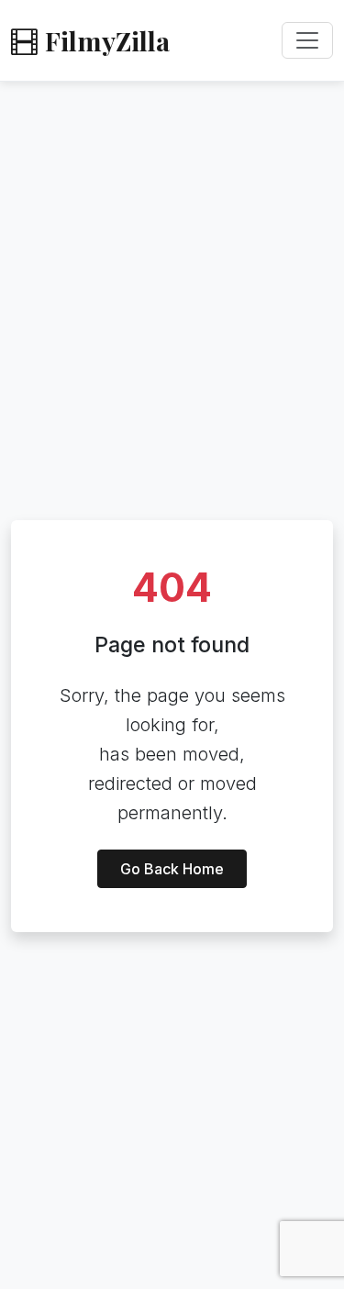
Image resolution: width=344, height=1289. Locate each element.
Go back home (172, 869)
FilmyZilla (107, 40)
